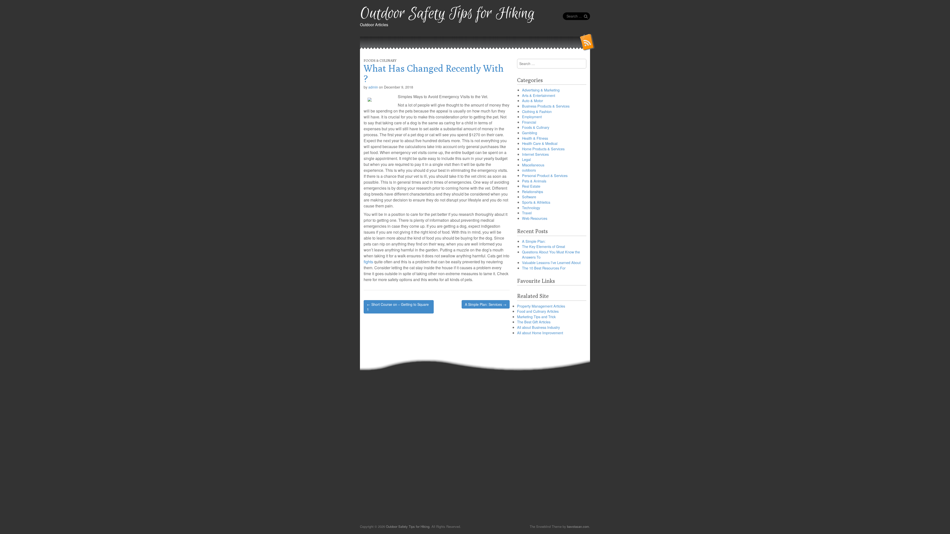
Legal (526, 159)
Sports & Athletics (536, 202)
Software (529, 196)
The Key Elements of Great (543, 246)
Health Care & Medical (539, 143)
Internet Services (535, 154)
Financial (529, 122)
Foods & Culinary (380, 61)
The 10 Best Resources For (544, 267)
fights (368, 262)
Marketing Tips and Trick (536, 316)
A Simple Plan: (534, 241)
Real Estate (531, 186)
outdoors (529, 170)
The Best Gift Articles (533, 321)
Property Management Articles (541, 306)
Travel (527, 212)
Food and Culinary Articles (538, 311)
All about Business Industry (538, 327)
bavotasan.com (578, 526)
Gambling (529, 132)
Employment (532, 116)
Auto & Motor (532, 100)
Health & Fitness (535, 138)
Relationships (532, 191)
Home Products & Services (543, 148)
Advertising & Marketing (541, 89)
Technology (531, 207)
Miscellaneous (533, 164)
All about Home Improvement (540, 332)
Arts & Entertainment (538, 95)
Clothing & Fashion (537, 111)
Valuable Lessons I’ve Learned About (551, 262)
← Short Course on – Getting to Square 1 (398, 307)
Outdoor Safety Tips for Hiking (447, 13)
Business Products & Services (546, 106)
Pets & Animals (534, 180)
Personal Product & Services (545, 175)
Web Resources (534, 218)
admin (373, 87)
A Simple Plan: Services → (485, 304)
